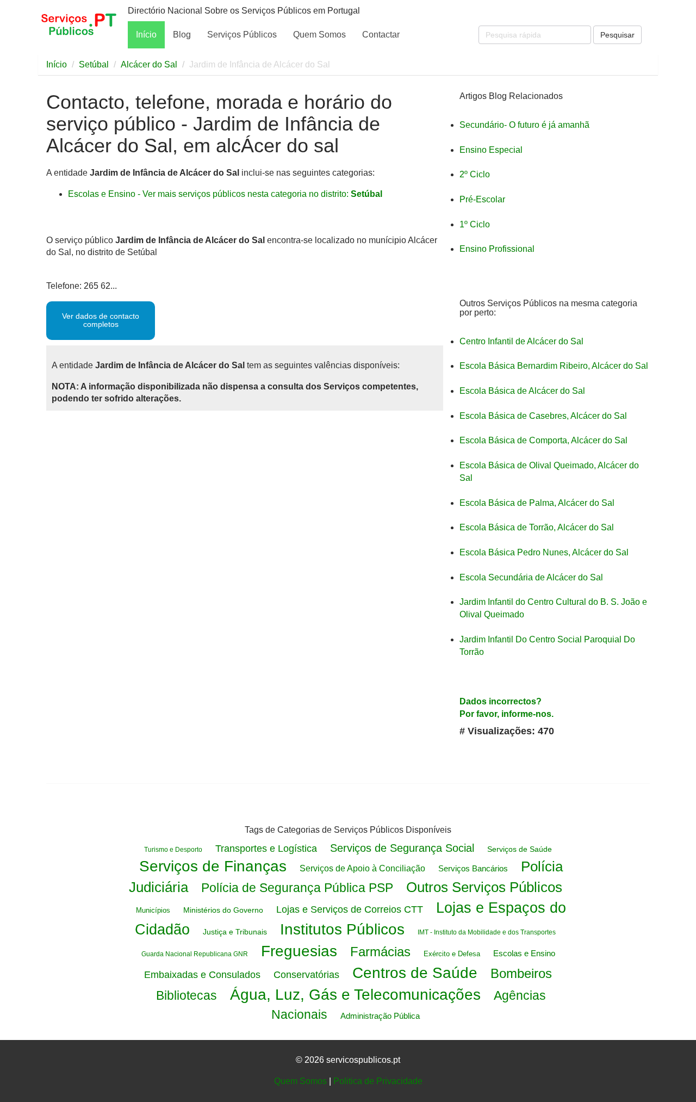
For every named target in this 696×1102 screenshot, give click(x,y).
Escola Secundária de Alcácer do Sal (531, 577)
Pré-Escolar (482, 199)
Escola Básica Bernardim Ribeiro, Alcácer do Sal (553, 365)
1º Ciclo (474, 224)
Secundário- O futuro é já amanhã (524, 124)
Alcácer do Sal (149, 64)
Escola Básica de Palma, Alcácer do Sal (536, 502)
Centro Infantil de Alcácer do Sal (521, 341)
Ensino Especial (491, 149)
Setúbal (94, 64)
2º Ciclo (474, 174)
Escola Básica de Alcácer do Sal (522, 390)
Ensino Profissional (497, 248)
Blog (182, 34)
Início (146, 34)
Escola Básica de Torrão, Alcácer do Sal (536, 527)
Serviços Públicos (242, 34)
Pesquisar (617, 34)
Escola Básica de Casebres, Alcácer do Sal (543, 415)
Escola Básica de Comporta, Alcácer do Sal (543, 440)
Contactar (381, 34)
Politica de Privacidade (377, 1081)
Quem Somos (319, 34)
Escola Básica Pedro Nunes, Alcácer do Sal (544, 552)
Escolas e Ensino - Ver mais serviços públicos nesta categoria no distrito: (225, 194)
